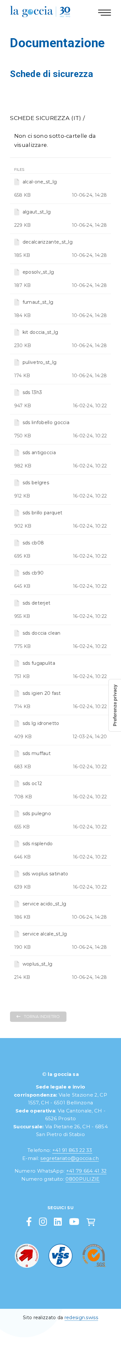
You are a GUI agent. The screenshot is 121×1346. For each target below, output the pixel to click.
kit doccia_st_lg (40, 332)
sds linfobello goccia (46, 422)
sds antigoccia (39, 452)
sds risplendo (38, 844)
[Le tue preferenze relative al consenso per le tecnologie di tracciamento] (115, 705)
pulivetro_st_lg (40, 362)
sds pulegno (37, 813)
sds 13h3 (32, 392)
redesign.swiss (81, 1317)
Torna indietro (42, 1016)
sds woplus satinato (45, 874)
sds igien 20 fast (42, 693)
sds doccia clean (42, 633)
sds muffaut (37, 753)
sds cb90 (33, 573)
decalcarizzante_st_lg (48, 242)
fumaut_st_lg (38, 302)
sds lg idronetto (41, 723)
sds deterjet (37, 603)
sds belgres (36, 483)
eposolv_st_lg (38, 272)
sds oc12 (32, 783)
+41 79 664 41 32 (86, 1171)
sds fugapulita (39, 663)
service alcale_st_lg (45, 934)
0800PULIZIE (82, 1179)
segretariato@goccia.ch (69, 1158)
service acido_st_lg (44, 904)
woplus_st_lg (38, 964)
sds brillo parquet (42, 513)
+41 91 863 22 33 (72, 1150)
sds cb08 (33, 543)
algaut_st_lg (37, 212)
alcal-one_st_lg (40, 182)
